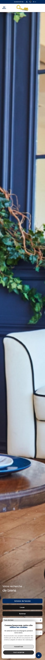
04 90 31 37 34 (18, 2)
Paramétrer (18, 647)
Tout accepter (18, 652)
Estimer (22, 614)
